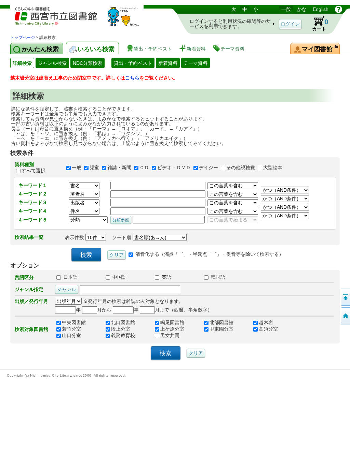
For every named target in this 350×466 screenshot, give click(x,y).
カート (320, 25)
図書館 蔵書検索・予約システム (82, 19)
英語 (165, 277)
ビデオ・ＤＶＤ (174, 167)
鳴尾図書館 (172, 322)
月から (104, 309)
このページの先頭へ (345, 297)
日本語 (70, 277)
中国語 (119, 277)
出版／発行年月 (31, 301)
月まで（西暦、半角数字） (183, 309)
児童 (94, 167)
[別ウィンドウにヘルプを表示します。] (338, 9)
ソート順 (122, 237)
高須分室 (268, 329)
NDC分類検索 (87, 63)
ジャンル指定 (29, 289)
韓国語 (217, 277)
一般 (286, 9)
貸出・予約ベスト (133, 63)
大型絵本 (272, 167)
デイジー (208, 167)
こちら (132, 78)
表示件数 (75, 237)
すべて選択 (33, 170)
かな (302, 9)
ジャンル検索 (52, 63)
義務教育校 (123, 335)
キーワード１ (32, 185)
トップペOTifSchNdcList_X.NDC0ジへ (345, 315)
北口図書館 (123, 322)
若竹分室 (71, 329)
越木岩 (266, 322)
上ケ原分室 (172, 329)
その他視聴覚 (240, 167)
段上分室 (120, 329)
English (320, 9)
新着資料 (167, 63)
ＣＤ (144, 167)
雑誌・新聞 (119, 167)
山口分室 (71, 335)
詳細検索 (22, 63)
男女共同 (169, 335)
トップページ (22, 37)
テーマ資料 (195, 63)
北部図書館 (221, 322)
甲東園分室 (221, 329)
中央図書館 (74, 322)
